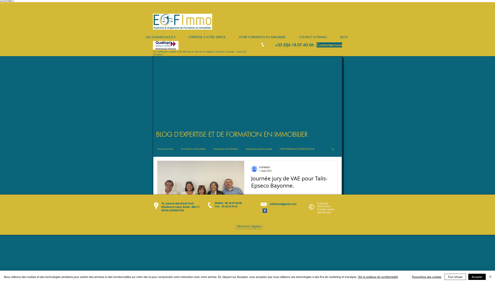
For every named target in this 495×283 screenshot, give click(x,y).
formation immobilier (193, 149)
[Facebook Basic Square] (265, 210)
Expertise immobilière (225, 149)
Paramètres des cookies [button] (426, 277)
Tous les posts (165, 149)
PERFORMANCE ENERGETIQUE (297, 149)
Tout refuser (455, 277)
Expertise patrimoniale (259, 149)
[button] (333, 150)
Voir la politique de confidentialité (378, 277)
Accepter (477, 277)
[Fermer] (490, 277)
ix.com (327, 212)
